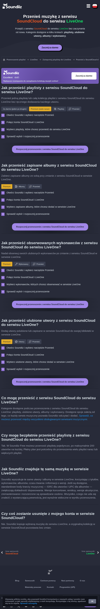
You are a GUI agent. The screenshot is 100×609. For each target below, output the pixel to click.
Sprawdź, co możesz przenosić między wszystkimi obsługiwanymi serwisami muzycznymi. (47, 417)
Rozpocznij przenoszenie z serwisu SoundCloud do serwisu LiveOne (50, 149)
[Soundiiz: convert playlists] (50, 572)
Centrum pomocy (48, 581)
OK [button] (92, 601)
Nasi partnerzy (67, 581)
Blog (17, 581)
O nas (82, 581)
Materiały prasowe (33, 587)
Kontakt (50, 587)
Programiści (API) (67, 587)
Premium (7, 186)
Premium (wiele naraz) (40, 109)
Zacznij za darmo (50, 47)
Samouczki (30, 581)
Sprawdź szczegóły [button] (28, 603)
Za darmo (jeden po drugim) (14, 109)
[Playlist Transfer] (12, 5)
